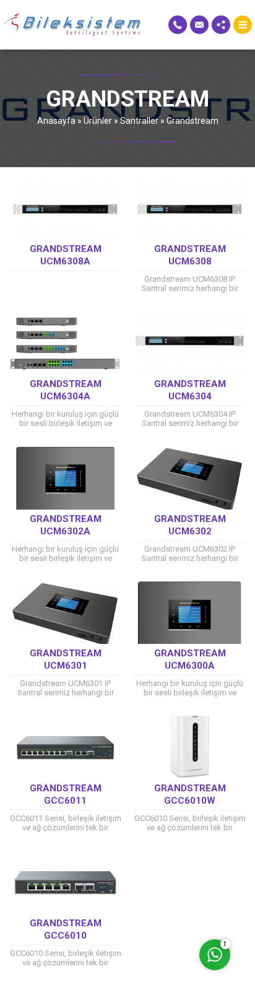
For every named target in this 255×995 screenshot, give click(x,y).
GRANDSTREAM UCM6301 (66, 659)
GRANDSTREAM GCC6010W (190, 794)
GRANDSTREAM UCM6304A (66, 390)
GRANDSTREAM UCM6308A (66, 255)
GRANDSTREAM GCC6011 (66, 794)
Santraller (139, 121)
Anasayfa (56, 121)
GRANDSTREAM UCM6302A (66, 525)
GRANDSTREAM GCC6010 (66, 929)
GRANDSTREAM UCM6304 (190, 390)
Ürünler (98, 121)
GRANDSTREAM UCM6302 (190, 525)
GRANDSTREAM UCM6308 (190, 255)
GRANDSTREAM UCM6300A (190, 659)
